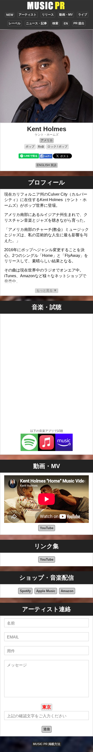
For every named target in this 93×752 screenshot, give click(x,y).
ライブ (82, 14)
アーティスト (27, 14)
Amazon (67, 591)
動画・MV (66, 14)
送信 (46, 729)
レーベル (15, 23)
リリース (48, 14)
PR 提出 (78, 23)
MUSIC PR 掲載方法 (46, 744)
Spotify (25, 591)
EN (66, 23)
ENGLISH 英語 (47, 165)
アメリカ (47, 140)
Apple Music (45, 591)
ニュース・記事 (36, 23)
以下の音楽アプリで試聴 (46, 431)
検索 (55, 23)
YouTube (46, 528)
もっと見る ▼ (46, 290)
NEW (9, 15)
